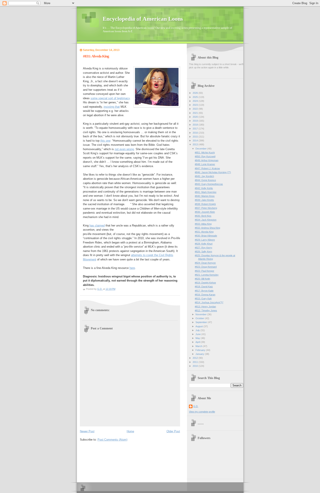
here (132, 268)
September (201, 322)
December (201, 148)
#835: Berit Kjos (203, 216)
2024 (196, 101)
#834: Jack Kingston (205, 219)
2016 (196, 132)
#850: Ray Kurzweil (205, 156)
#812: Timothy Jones (206, 310)
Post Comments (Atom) (112, 439)
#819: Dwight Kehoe (205, 282)
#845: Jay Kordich (204, 176)
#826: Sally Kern (203, 251)
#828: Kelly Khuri (203, 243)
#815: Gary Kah (203, 298)
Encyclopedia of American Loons (143, 19)
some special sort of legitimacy (110, 98)
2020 (196, 117)
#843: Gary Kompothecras (209, 184)
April (198, 342)
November (201, 314)
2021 (196, 113)
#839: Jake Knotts (204, 200)
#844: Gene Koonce (205, 180)
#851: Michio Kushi (205, 152)
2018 (196, 124)
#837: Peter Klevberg (206, 208)
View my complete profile (202, 411)
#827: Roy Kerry (203, 247)
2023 (196, 105)
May (198, 338)
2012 (196, 358)
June (198, 334)
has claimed (97, 225)
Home (130, 431)
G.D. (195, 406)
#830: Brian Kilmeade (206, 235)
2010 (196, 366)
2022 (196, 108)
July (197, 330)
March (199, 346)
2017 (196, 128)
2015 (196, 136)
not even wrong (124, 149)
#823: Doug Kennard (206, 266)
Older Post (173, 431)
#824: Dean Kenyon (205, 263)
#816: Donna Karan (205, 294)
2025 (196, 97)
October (200, 318)
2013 (196, 144)
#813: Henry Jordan (205, 306)
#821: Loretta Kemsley (207, 274)
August (199, 326)
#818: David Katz (204, 286)
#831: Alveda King (204, 231)
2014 (196, 140)
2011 (196, 362)
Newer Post (87, 431)
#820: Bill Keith (202, 278)
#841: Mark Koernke (205, 192)
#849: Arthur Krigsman (206, 160)
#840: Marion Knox (205, 196)
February (200, 350)
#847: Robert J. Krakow (207, 168)
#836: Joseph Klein (205, 212)
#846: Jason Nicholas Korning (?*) (213, 172)
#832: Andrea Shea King (207, 227)
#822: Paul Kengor (204, 271)
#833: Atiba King (203, 224)
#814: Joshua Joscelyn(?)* (209, 302)
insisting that (112, 106)
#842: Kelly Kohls (204, 188)
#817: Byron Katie (204, 290)
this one (105, 140)
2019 (196, 120)
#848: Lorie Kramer (205, 164)
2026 (196, 93)
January (200, 354)
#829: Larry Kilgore (205, 239)
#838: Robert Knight (205, 204)
